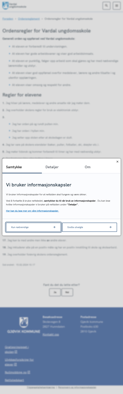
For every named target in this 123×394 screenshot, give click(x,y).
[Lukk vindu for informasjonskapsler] (117, 162)
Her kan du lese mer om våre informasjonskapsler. (32, 210)
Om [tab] (87, 167)
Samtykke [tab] (14, 167)
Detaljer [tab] (52, 167)
